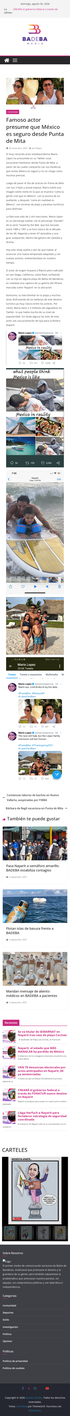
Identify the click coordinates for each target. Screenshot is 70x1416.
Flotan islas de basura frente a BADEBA (30, 930)
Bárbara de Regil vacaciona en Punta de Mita (34, 808)
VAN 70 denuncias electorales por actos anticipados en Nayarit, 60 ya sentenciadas (42, 1071)
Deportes (8, 1312)
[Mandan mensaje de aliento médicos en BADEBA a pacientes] (35, 954)
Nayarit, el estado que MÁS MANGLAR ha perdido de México (41, 1049)
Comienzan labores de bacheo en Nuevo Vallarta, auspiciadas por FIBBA (33, 797)
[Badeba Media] (7, 60)
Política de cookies (13, 1368)
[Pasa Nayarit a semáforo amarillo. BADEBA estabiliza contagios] (35, 829)
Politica (7, 1334)
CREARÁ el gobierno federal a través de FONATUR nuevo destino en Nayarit (35, 11)
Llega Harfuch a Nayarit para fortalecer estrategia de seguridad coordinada (42, 1116)
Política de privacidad (15, 1361)
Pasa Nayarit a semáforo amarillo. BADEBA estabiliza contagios (32, 868)
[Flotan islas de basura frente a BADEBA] (35, 892)
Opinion (7, 1341)
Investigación (10, 1327)
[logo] (7, 1261)
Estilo (6, 1319)
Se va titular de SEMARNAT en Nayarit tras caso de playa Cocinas (42, 1033)
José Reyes (37, 148)
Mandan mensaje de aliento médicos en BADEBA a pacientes (31, 993)
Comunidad (12, 112)
